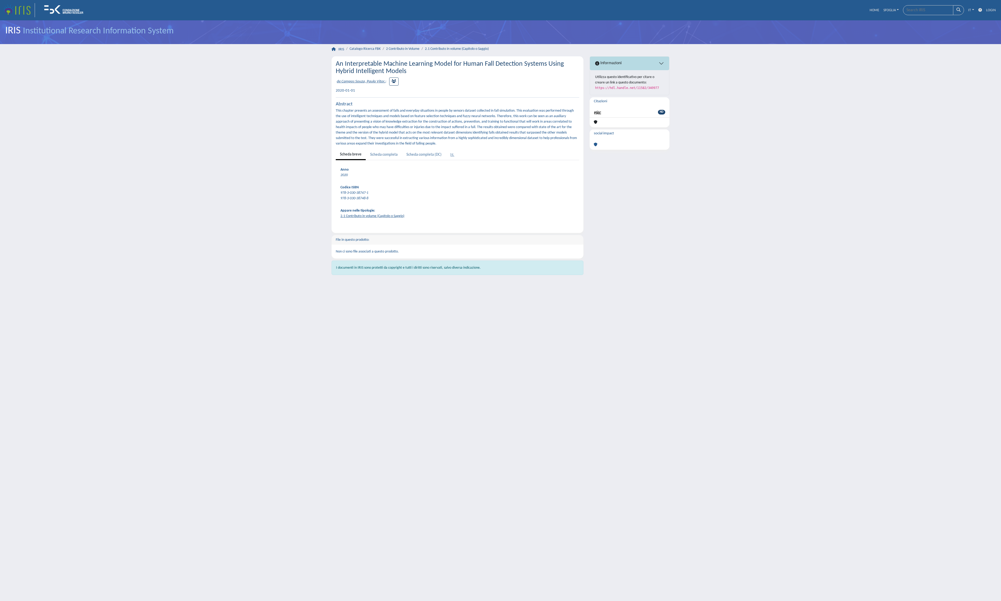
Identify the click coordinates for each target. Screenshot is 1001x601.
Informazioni (610, 63)
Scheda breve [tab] (351, 155)
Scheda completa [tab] (384, 155)
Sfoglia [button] (889, 10)
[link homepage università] (65, 10)
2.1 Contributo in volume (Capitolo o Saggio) (457, 49)
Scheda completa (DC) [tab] (424, 155)
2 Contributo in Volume (402, 49)
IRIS (341, 49)
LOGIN (991, 10)
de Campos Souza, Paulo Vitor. (361, 81)
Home (874, 10)
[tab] (452, 155)
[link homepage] (19, 10)
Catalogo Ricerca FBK (365, 49)
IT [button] (969, 10)
